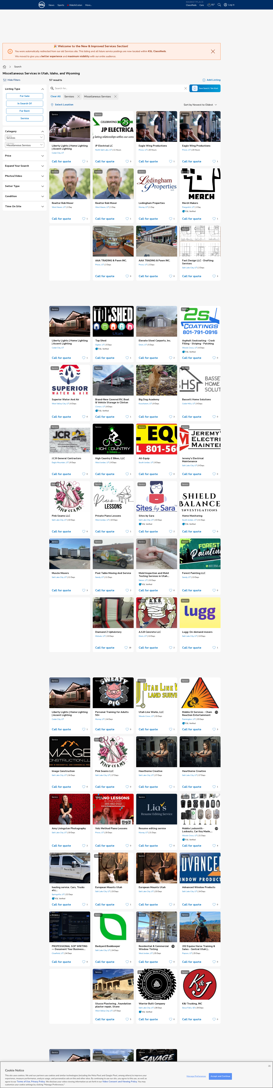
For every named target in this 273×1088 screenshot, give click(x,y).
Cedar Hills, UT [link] (188, 403)
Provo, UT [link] (143, 150)
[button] (41, 137)
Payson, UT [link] (187, 953)
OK (269, 1066)
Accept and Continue (220, 1076)
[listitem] (69, 138)
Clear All (56, 96)
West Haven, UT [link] (59, 207)
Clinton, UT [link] (100, 406)
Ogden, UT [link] (99, 344)
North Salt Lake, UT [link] (103, 150)
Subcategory (10, 143)
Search (17, 66)
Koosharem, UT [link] (145, 403)
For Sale (25, 96)
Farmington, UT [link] (188, 719)
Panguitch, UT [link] (188, 207)
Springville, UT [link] (58, 894)
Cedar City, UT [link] (58, 153)
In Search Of (25, 103)
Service (25, 118)
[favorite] (83, 161)
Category (9, 136)
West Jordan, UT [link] (102, 462)
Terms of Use (23, 1081)
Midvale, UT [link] (100, 636)
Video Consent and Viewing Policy (119, 1081)
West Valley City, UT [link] (60, 403)
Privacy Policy (38, 1081)
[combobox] (24, 137)
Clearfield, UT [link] (58, 953)
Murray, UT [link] (143, 207)
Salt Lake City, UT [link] (189, 267)
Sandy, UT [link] (99, 577)
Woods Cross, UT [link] (189, 347)
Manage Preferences (196, 1076)
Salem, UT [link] (143, 580)
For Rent (25, 111)
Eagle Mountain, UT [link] (60, 462)
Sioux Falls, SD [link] (188, 1007)
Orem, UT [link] (143, 344)
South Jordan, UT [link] (146, 462)
